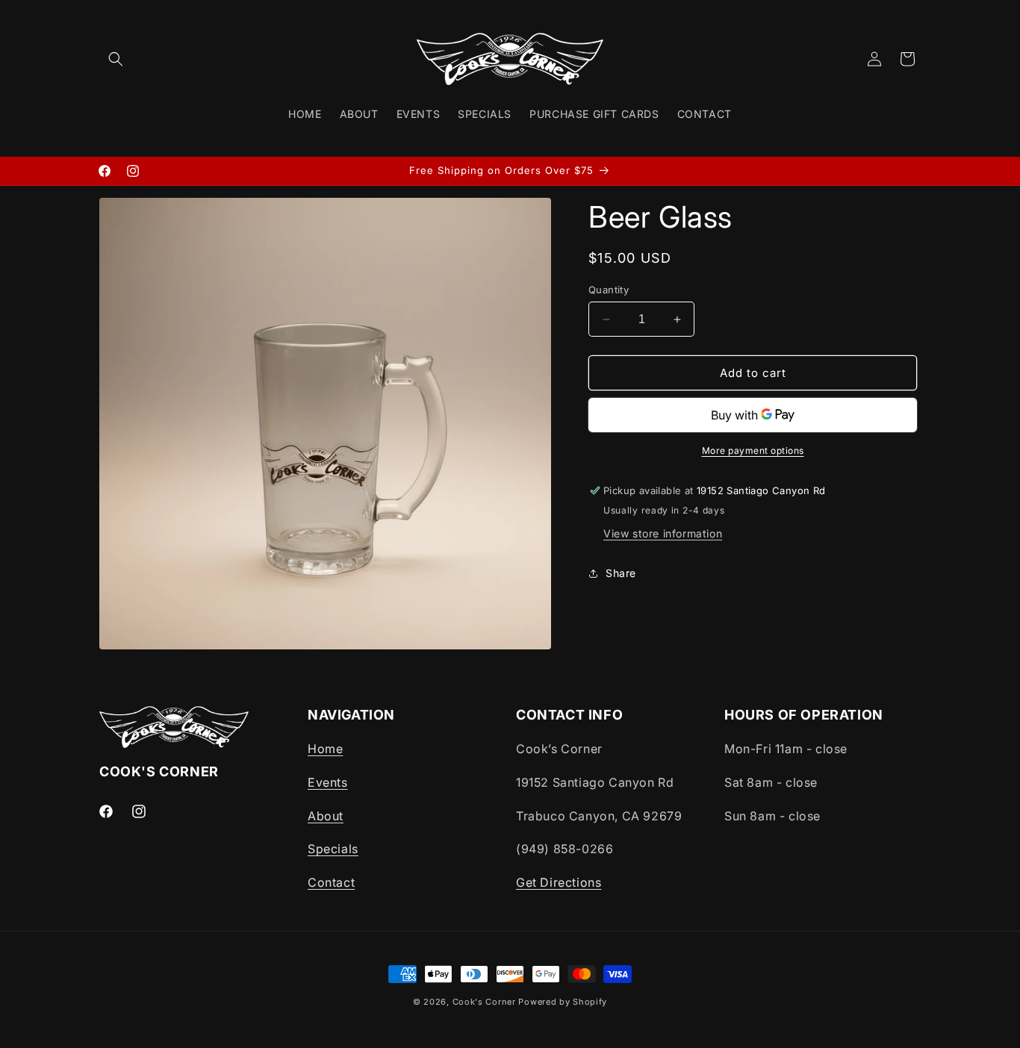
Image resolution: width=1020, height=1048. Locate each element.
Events (328, 782)
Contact (331, 882)
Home (325, 748)
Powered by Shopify (562, 1001)
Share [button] (621, 573)
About (325, 815)
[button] (115, 59)
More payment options (753, 450)
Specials (333, 848)
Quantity (608, 290)
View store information (662, 533)
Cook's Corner (484, 1001)
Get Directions (558, 882)
